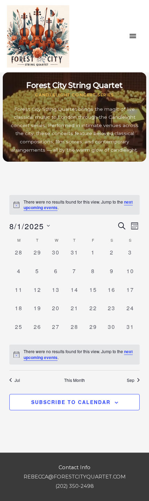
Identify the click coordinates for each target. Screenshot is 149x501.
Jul (17, 380)
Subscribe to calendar (71, 402)
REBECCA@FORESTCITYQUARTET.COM (75, 477)
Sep (130, 380)
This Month (74, 380)
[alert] (74, 354)
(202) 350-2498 (74, 486)
